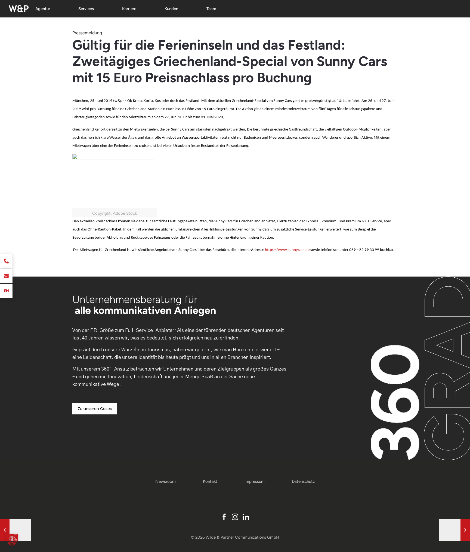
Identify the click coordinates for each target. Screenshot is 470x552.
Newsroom (165, 481)
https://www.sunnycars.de (287, 250)
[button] (12, 540)
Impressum (255, 481)
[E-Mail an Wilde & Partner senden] (6, 276)
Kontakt (210, 481)
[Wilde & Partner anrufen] (6, 261)
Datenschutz (303, 481)
